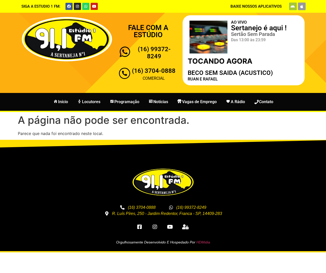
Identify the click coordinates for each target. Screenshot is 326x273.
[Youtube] (94, 6)
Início (63, 101)
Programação (126, 101)
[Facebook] (69, 6)
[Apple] (302, 6)
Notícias (160, 101)
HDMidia (203, 242)
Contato (266, 101)
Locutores (91, 101)
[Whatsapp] (85, 6)
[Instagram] (77, 6)
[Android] (293, 6)
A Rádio (238, 101)
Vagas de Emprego (199, 101)
